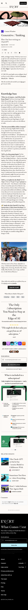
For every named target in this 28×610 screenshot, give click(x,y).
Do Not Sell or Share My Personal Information (11, 549)
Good (12, 297)
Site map (3, 595)
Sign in (20, 369)
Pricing (3, 583)
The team (4, 579)
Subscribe (23, 3)
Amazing (6, 297)
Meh (18, 297)
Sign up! (16, 503)
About (3, 559)
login (9, 501)
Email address (5, 356)
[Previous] (3, 441)
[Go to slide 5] (16, 449)
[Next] (24, 441)
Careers (3, 563)
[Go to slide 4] (15, 449)
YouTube (21, 567)
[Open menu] (2, 3)
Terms (3, 591)
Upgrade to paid (14, 287)
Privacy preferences (7, 571)
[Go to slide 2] (12, 449)
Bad (23, 297)
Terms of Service (8, 553)
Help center (4, 567)
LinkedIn (21, 563)
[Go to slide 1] (11, 449)
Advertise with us (6, 575)
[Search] (6, 3)
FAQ (2, 587)
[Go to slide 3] (13, 449)
